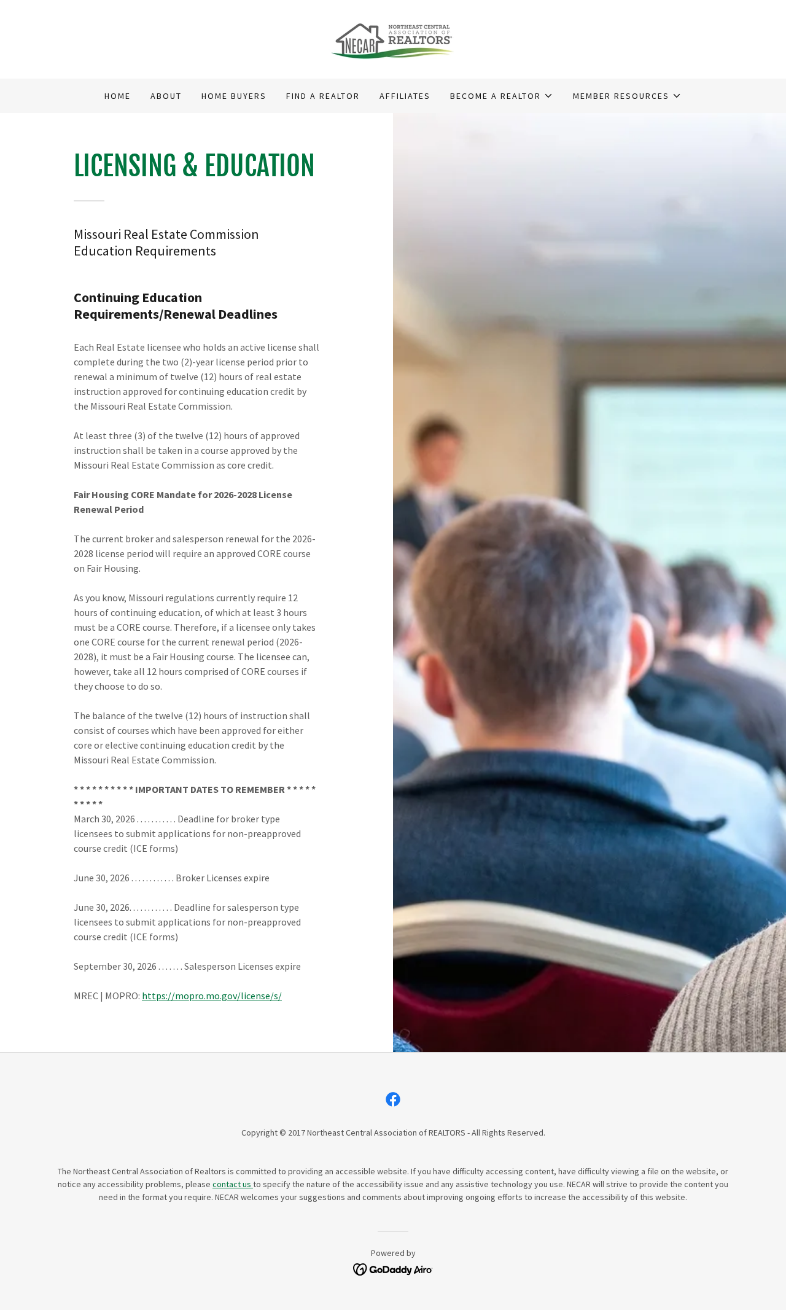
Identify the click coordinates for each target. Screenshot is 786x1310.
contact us (232, 1184)
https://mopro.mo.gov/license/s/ (212, 995)
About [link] (166, 95)
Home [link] (117, 95)
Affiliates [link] (404, 95)
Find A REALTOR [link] (323, 95)
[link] (393, 38)
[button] (501, 95)
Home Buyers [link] (234, 95)
